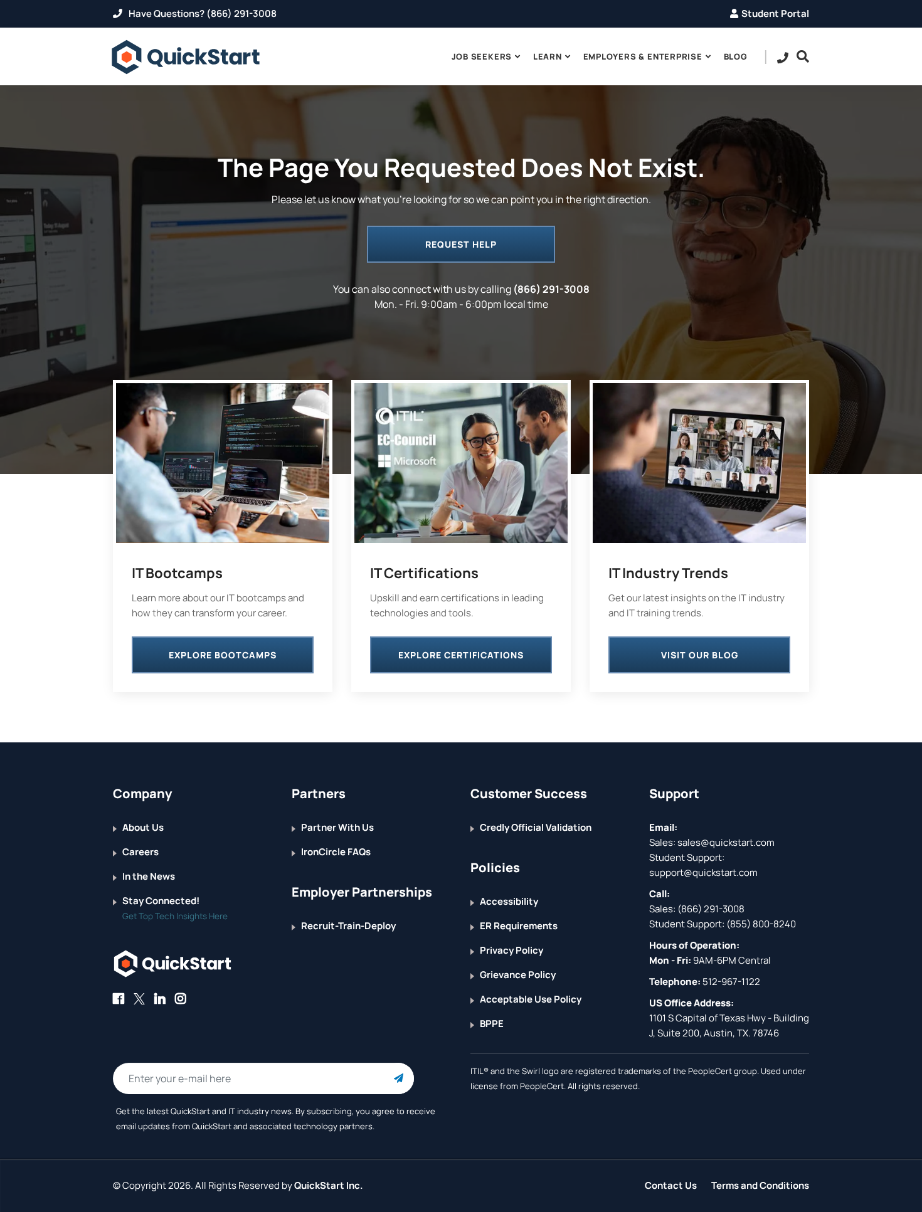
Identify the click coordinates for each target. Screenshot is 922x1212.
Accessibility (509, 901)
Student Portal (775, 13)
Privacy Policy (511, 950)
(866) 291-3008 (551, 289)
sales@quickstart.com (725, 842)
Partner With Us (337, 827)
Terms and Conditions (760, 1185)
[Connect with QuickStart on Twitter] (139, 998)
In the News (148, 876)
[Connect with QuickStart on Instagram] (180, 998)
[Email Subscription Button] (398, 1078)
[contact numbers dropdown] (783, 57)
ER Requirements (519, 925)
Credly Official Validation (535, 827)
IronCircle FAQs (336, 851)
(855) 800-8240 (761, 923)
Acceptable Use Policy (530, 999)
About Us (143, 827)
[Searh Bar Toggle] (800, 56)
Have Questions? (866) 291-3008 (202, 13)
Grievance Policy (518, 974)
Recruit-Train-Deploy (348, 925)
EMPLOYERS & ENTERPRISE (642, 56)
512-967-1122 (730, 981)
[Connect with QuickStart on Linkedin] (160, 998)
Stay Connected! (160, 900)
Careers (140, 851)
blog (736, 56)
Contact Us (671, 1185)
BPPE (492, 1023)
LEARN (547, 56)
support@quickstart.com (703, 872)
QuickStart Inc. (328, 1185)
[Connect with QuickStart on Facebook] (118, 998)
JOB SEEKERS (482, 56)
